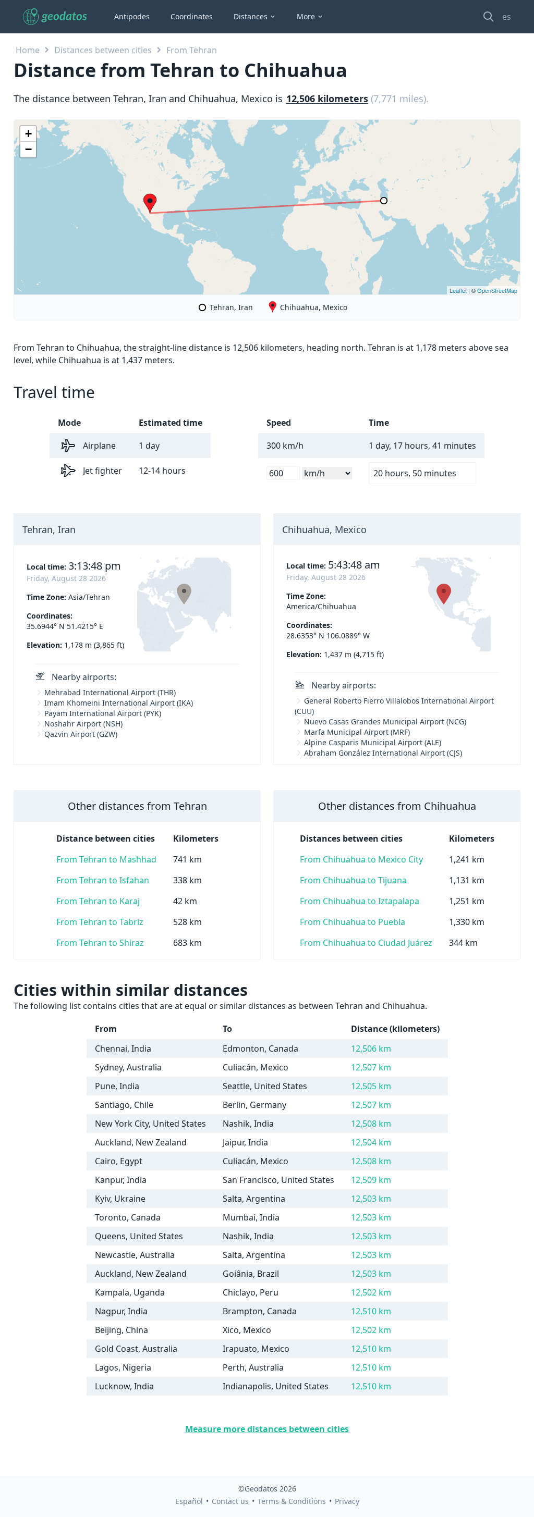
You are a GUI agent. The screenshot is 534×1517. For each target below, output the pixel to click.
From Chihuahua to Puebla (352, 922)
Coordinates (192, 16)
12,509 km (371, 1180)
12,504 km (371, 1142)
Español (189, 1501)
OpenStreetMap (497, 290)
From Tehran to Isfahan (102, 880)
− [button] (28, 149)
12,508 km (371, 1123)
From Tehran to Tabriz (99, 922)
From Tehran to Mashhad (106, 859)
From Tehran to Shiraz (100, 942)
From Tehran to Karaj (98, 901)
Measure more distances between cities (267, 1429)
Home (28, 50)
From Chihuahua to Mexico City (361, 859)
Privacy (347, 1501)
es (506, 16)
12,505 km (371, 1086)
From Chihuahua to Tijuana (353, 880)
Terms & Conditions (292, 1501)
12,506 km (371, 1048)
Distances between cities (103, 50)
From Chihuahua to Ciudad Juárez (366, 942)
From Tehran (191, 50)
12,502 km (371, 1292)
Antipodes (132, 16)
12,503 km (371, 1198)
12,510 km (371, 1311)
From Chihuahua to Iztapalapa (359, 901)
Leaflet (458, 290)
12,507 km (371, 1067)
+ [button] (28, 133)
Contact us (230, 1501)
